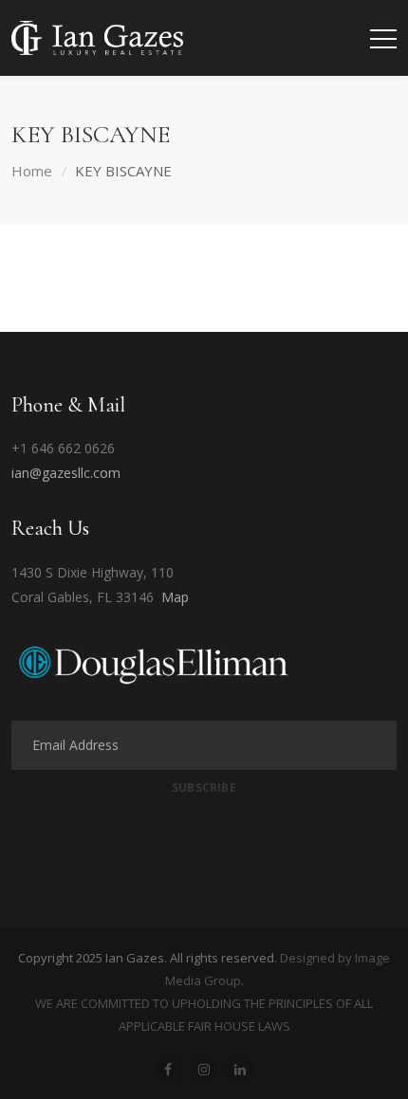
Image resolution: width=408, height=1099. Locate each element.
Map (175, 597)
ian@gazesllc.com (66, 473)
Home (31, 170)
